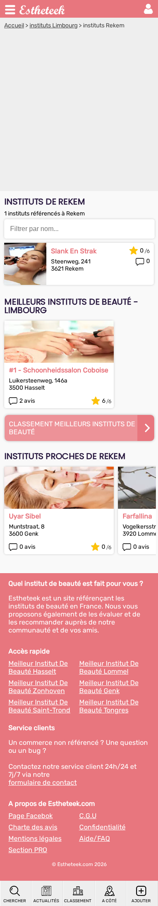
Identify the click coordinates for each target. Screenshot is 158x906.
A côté (109, 900)
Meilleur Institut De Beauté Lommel (109, 667)
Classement (77, 900)
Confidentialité (102, 827)
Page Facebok (30, 816)
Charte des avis (32, 827)
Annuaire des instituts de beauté (42, 9)
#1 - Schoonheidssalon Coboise (58, 370)
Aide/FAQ (94, 838)
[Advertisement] (79, 112)
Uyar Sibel (25, 516)
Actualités (46, 900)
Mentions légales (35, 838)
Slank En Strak (73, 251)
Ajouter (141, 900)
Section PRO (27, 850)
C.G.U (87, 816)
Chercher (14, 900)
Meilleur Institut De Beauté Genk (109, 687)
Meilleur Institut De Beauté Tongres (109, 706)
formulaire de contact (42, 782)
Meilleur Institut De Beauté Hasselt (38, 667)
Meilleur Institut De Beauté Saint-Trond (39, 706)
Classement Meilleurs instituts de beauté (72, 428)
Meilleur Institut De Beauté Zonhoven (38, 687)
